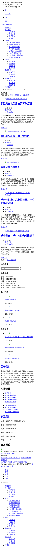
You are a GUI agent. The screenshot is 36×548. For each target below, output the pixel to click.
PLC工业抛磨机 (14, 47)
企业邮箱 (12, 85)
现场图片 (12, 74)
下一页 (10, 260)
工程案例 (8, 70)
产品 (6, 478)
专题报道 (12, 68)
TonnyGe (10, 112)
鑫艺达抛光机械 (6, 458)
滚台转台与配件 (14, 57)
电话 (6, 472)
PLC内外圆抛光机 (15, 53)
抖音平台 (12, 72)
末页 (14, 260)
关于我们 (8, 30)
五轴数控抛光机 (10, 321)
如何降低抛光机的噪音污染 (14, 347)
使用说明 (12, 81)
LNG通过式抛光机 (15, 51)
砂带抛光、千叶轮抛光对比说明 (17, 235)
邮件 (6, 474)
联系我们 (8, 87)
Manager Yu (10, 175)
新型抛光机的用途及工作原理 (16, 103)
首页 (11, 95)
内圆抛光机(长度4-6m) (12, 310)
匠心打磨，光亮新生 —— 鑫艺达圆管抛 (19, 337)
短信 (6, 476)
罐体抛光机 (25, 458)
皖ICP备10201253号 (7, 453)
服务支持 (8, 78)
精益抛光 (10, 145)
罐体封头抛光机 (14, 45)
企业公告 (12, 66)
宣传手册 (12, 83)
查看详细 (4, 128)
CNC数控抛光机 (14, 42)
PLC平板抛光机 (14, 49)
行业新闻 (12, 64)
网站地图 (17, 462)
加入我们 (12, 38)
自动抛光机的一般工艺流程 (15, 136)
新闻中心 (8, 59)
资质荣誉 (12, 36)
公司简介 (12, 32)
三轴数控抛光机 (10, 299)
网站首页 (8, 28)
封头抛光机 (16, 458)
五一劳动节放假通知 (12, 358)
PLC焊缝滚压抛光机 (16, 55)
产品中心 (8, 40)
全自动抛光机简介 (10, 167)
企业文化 (12, 34)
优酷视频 (12, 76)
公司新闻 (12, 61)
